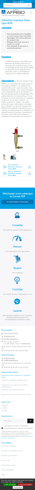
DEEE (3, 475)
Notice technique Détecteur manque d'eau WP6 (15, 173)
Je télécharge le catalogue (17, 202)
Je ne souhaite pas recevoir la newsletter (18, 428)
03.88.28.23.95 (18, 2)
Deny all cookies (26, 484)
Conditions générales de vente (12, 450)
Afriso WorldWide (7, 470)
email (23, 436)
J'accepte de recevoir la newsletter (16, 426)
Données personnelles (9, 455)
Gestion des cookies (8, 465)
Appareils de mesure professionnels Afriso (16, 394)
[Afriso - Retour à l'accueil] (14, 10)
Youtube (4, 410)
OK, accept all (10, 484)
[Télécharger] (29, 167)
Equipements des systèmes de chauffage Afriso (15, 376)
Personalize (18, 487)
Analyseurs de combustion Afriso (12, 389)
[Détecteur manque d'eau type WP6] (17, 148)
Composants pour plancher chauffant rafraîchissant (14, 386)
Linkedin (4, 408)
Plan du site (5, 460)
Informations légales (8, 446)
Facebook (4, 405)
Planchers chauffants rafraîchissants (14, 380)
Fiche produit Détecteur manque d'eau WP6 (15, 167)
